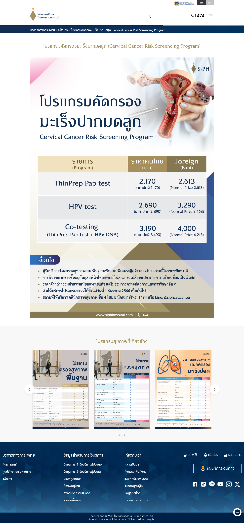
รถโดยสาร (235, 454)
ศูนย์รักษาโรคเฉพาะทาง (16, 471)
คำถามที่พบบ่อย (73, 500)
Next (214, 389)
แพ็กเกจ (63, 30)
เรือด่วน (213, 454)
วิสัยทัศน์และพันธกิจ (136, 478)
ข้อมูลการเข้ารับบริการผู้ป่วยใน (82, 471)
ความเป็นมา (131, 464)
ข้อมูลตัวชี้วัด (132, 493)
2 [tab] (124, 435)
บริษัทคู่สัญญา (72, 478)
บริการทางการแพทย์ (42, 30)
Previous (29, 389)
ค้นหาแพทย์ (9, 464)
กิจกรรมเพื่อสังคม (135, 471)
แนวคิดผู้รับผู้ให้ (133, 486)
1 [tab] (119, 435)
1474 (199, 16)
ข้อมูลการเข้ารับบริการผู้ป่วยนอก (84, 464)
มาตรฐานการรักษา (136, 500)
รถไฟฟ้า (193, 454)
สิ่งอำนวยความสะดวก (77, 493)
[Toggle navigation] (210, 16)
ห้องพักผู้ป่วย (72, 486)
